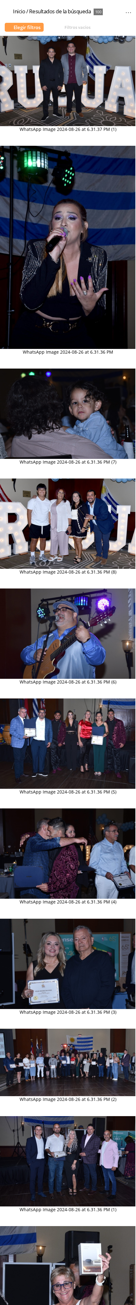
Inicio (19, 11)
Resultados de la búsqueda (60, 11)
